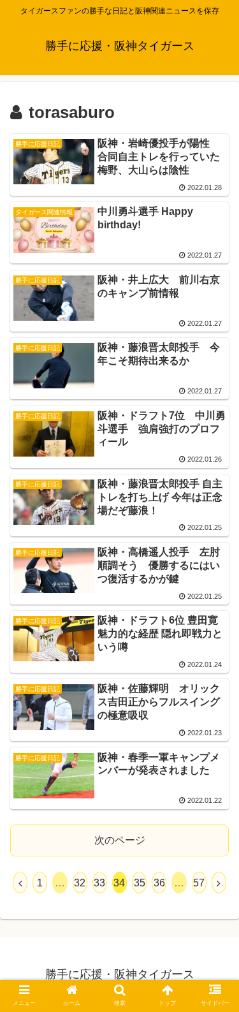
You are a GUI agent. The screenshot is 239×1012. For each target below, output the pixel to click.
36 (159, 882)
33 (99, 882)
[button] (214, 998)
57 (199, 882)
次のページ (119, 840)
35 (139, 882)
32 (79, 882)
